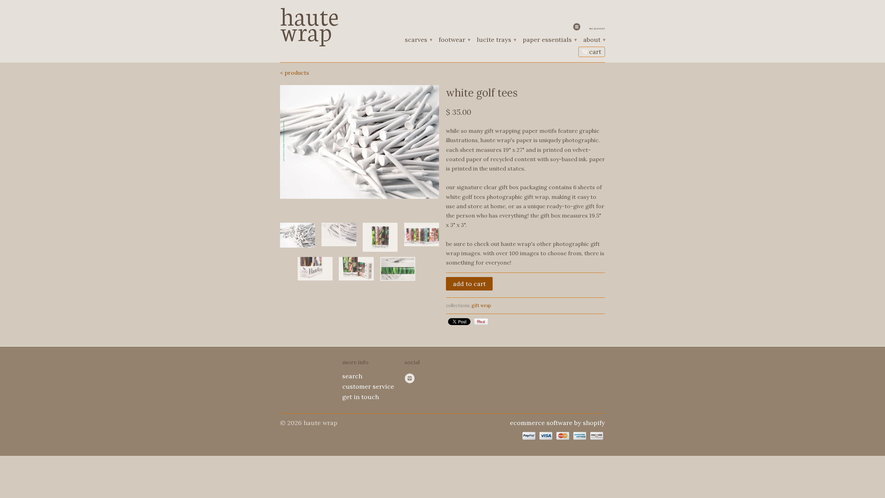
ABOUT (594, 40)
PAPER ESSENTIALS (549, 40)
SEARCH (352, 376)
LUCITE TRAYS (496, 40)
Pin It (481, 321)
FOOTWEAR (454, 40)
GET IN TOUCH (360, 397)
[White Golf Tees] (359, 142)
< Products (294, 72)
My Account (597, 28)
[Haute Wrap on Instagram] (577, 28)
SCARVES (418, 40)
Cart (595, 52)
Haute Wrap (309, 21)
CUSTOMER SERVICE (368, 386)
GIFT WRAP (481, 305)
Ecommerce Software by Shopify (557, 423)
